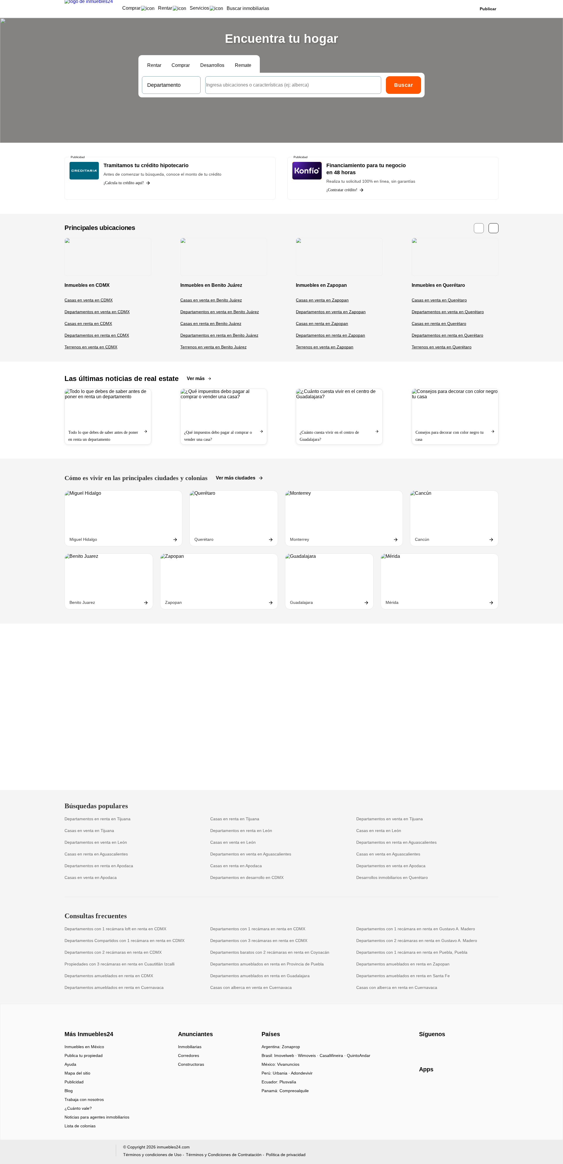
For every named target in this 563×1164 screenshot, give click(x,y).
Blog (69, 1090)
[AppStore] (438, 1086)
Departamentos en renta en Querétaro (447, 335)
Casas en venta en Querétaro (439, 300)
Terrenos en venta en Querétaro (442, 347)
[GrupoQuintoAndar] (87, 1152)
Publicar (488, 8)
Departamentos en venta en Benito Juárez (219, 311)
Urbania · (282, 1073)
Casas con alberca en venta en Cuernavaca (251, 987)
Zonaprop (291, 1046)
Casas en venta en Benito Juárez (211, 300)
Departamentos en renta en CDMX (97, 335)
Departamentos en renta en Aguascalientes (396, 842)
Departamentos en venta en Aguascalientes (250, 854)
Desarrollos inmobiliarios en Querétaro (392, 877)
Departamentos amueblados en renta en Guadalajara (260, 975)
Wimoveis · (309, 1055)
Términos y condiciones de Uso (152, 1154)
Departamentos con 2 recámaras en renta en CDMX (113, 952)
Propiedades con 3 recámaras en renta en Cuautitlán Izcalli (119, 964)
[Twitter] (453, 1048)
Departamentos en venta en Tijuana (389, 818)
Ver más (196, 378)
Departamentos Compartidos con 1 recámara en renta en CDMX (124, 940)
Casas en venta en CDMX (89, 300)
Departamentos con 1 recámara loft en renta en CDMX (115, 928)
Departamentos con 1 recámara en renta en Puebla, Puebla (411, 952)
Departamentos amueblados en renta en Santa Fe (403, 975)
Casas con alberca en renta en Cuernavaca (396, 987)
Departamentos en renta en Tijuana (97, 818)
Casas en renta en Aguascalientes (96, 854)
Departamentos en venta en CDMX (97, 311)
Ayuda (70, 1064)
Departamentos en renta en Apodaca (99, 865)
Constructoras (191, 1064)
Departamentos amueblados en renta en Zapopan (403, 964)
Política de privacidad (286, 1154)
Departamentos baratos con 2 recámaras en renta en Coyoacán (269, 952)
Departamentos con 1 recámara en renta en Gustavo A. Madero (415, 928)
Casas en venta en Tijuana (89, 830)
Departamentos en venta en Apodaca (390, 865)
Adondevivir (302, 1073)
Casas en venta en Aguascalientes (388, 854)
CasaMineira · (333, 1055)
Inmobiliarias (189, 1046)
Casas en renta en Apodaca (236, 865)
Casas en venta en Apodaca (91, 877)
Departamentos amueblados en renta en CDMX (109, 975)
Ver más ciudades (235, 477)
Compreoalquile (294, 1090)
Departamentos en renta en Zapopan (330, 335)
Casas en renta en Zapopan (322, 323)
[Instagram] (433, 1048)
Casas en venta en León (233, 842)
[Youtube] (443, 1048)
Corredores (188, 1055)
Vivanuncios (288, 1064)
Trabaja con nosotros (84, 1099)
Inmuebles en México (84, 1046)
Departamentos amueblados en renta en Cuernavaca (114, 987)
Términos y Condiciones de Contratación (224, 1154)
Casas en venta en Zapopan (322, 300)
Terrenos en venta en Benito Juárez (213, 347)
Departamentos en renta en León (241, 830)
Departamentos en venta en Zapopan (331, 311)
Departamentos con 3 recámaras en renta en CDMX (258, 940)
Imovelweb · (286, 1055)
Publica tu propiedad (84, 1055)
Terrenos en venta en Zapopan (324, 347)
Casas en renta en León (378, 830)
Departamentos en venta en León (96, 842)
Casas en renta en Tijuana (234, 818)
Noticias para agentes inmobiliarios (97, 1117)
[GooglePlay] (477, 1086)
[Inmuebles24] (88, 1023)
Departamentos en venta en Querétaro (448, 311)
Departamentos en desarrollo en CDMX (247, 877)
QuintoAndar (358, 1055)
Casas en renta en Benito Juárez (210, 323)
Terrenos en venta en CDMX (91, 347)
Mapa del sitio (77, 1073)
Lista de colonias (80, 1126)
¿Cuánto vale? (78, 1108)
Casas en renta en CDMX (88, 323)
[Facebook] (424, 1048)
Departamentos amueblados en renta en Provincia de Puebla (267, 964)
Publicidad (74, 1082)
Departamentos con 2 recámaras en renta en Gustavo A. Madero (416, 940)
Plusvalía (287, 1082)
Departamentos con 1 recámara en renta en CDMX (257, 928)
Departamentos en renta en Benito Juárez (219, 335)
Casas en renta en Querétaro (439, 323)
